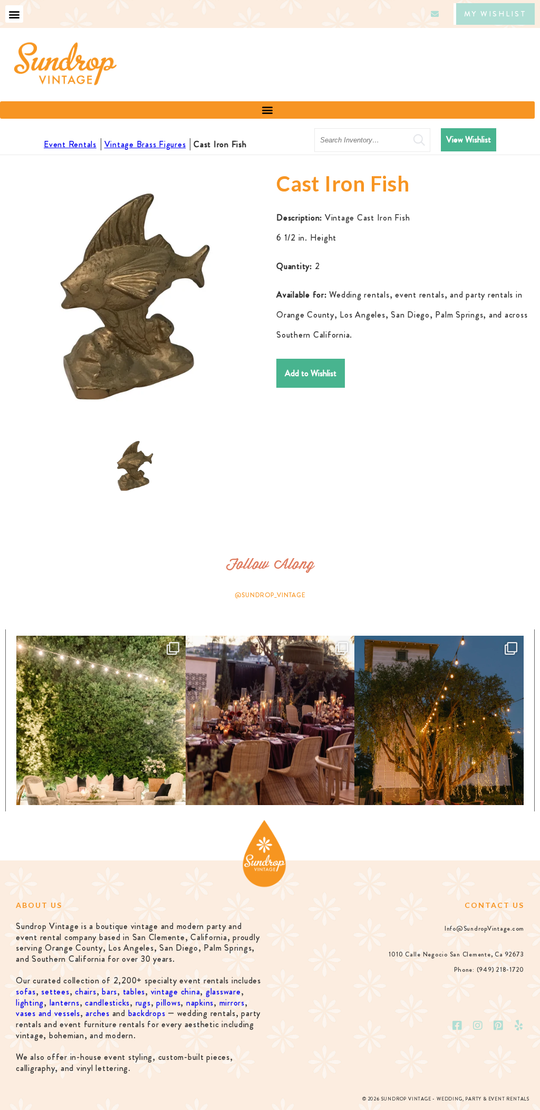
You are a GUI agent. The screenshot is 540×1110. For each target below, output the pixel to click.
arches (97, 1013)
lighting (30, 1003)
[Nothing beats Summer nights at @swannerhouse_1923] (439, 720)
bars (109, 991)
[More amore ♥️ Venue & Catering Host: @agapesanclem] (270, 720)
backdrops (147, 1013)
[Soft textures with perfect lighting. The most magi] (101, 720)
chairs (86, 991)
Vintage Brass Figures (145, 144)
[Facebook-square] (457, 1025)
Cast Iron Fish (220, 144)
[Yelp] (519, 1025)
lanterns (65, 1003)
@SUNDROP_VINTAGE (270, 595)
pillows (168, 1003)
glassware (223, 991)
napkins (200, 1003)
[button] (14, 14)
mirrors (232, 1003)
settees (55, 991)
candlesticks (107, 1003)
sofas (26, 991)
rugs (143, 1003)
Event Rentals (70, 144)
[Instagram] (478, 1025)
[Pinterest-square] (498, 1025)
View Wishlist (468, 139)
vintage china (175, 991)
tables (134, 991)
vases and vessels (48, 1013)
